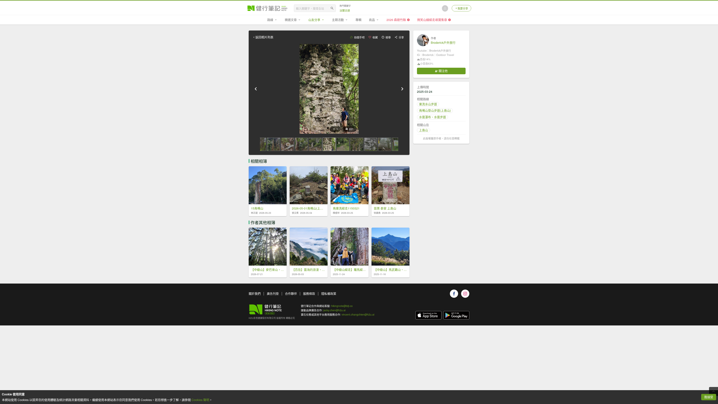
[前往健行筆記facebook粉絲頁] (454, 294)
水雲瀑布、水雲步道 (432, 117)
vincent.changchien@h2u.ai (358, 314)
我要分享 (463, 8)
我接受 (708, 397)
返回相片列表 (264, 37)
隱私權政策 (328, 293)
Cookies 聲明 (200, 400)
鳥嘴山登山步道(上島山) (435, 110)
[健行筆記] (267, 8)
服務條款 (309, 293)
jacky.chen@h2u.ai (334, 310)
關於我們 (255, 293)
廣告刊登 (273, 293)
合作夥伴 (291, 293)
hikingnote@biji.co (342, 306)
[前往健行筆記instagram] (465, 294)
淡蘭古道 (345, 10)
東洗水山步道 (428, 104)
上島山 (423, 130)
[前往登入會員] (445, 8)
